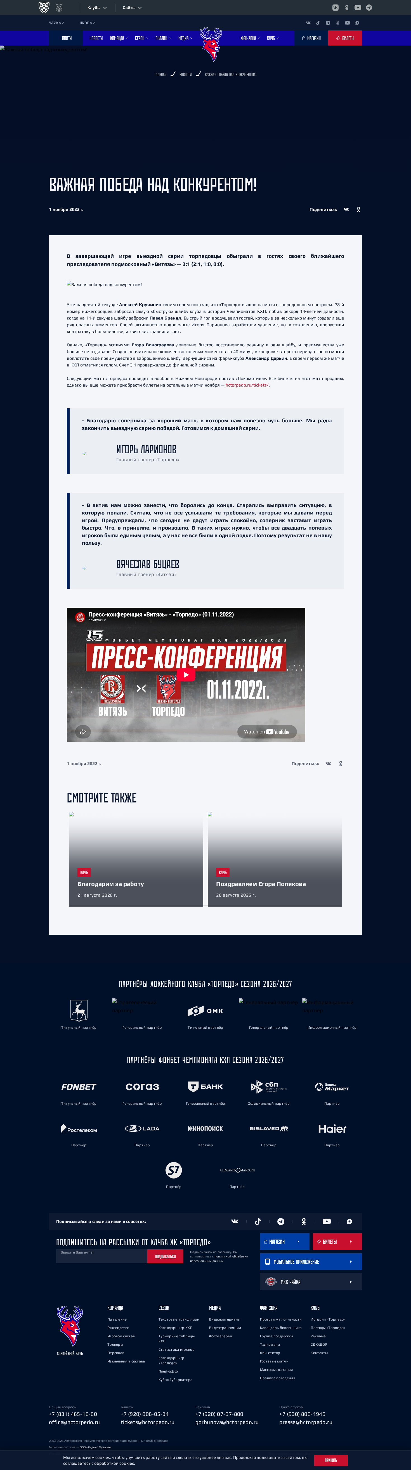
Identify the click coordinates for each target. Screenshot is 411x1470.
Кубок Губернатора (176, 1380)
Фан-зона (268, 1307)
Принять (331, 1460)
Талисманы (270, 1344)
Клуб (315, 1307)
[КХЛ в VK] (335, 7)
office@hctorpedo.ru (74, 1422)
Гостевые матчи (274, 1361)
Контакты (319, 1353)
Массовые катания (276, 1369)
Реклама (318, 1336)
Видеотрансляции (225, 1328)
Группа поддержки (276, 1336)
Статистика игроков (176, 1349)
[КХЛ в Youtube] (357, 7)
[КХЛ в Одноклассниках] (346, 7)
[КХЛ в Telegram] (369, 7)
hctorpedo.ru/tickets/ (247, 384)
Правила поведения (277, 1378)
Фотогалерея (220, 1336)
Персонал (115, 1353)
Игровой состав (121, 1336)
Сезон (164, 1307)
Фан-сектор (270, 1353)
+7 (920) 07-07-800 (219, 1414)
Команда (115, 1307)
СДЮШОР (319, 1344)
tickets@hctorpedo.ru (148, 1422)
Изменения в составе (126, 1361)
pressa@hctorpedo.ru (305, 1422)
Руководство (118, 1328)
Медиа (215, 1307)
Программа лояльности (281, 1319)
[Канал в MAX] (357, 23)
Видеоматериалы (224, 1319)
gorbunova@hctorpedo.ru (227, 1422)
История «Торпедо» (328, 1319)
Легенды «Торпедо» (328, 1328)
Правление (117, 1319)
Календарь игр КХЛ (176, 1328)
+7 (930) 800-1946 (302, 1414)
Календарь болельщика (281, 1328)
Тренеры (115, 1344)
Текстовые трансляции (179, 1319)
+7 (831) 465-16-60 (73, 1414)
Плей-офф (168, 1371)
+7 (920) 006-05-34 (145, 1414)
